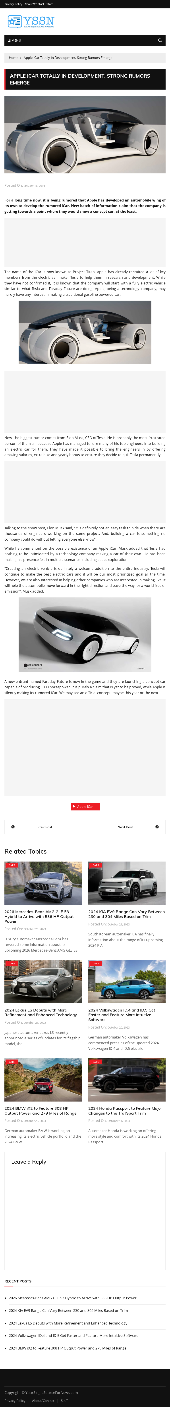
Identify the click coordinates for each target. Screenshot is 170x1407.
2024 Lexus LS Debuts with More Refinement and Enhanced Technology (40, 1012)
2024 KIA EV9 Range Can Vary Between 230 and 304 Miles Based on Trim (126, 914)
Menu (15, 40)
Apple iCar (85, 806)
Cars (12, 865)
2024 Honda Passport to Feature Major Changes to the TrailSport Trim (125, 1111)
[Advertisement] (85, 242)
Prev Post (44, 827)
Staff (49, 4)
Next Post (125, 827)
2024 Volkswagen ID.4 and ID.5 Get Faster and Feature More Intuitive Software (121, 1015)
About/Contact (34, 4)
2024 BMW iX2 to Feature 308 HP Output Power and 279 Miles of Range (40, 1111)
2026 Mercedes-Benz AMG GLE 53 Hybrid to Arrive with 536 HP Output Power (39, 916)
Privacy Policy (13, 4)
